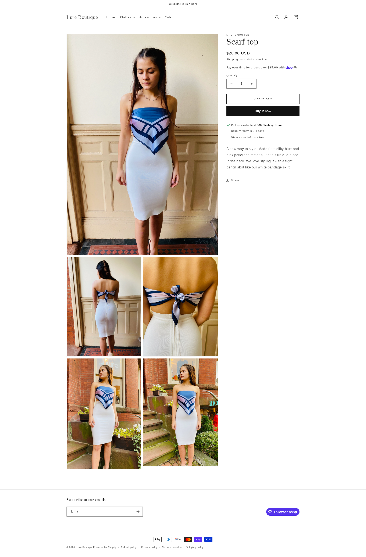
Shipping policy (195, 547)
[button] (127, 17)
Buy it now (263, 111)
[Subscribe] (138, 512)
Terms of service (172, 547)
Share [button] (235, 180)
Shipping (232, 59)
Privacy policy (149, 547)
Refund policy (129, 547)
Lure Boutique (84, 547)
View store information (247, 137)
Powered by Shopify (104, 547)
